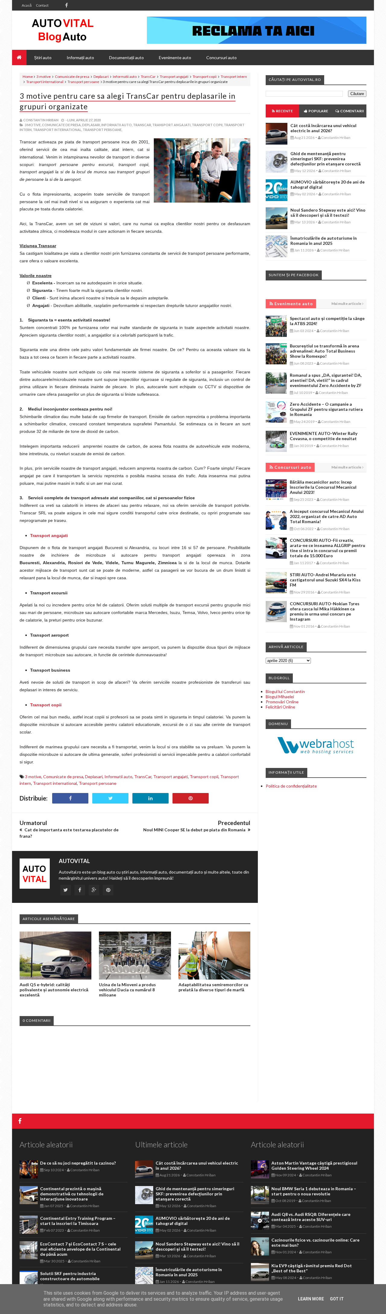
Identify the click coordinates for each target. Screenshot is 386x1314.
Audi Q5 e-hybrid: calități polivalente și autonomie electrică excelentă (54, 989)
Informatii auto (125, 76)
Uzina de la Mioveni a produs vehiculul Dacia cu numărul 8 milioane (127, 989)
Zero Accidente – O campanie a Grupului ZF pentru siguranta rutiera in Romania (326, 409)
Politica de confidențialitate (291, 785)
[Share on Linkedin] (150, 798)
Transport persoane (83, 81)
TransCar (148, 76)
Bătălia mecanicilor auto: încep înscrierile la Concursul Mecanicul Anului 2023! (323, 487)
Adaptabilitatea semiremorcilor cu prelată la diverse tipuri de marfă (213, 987)
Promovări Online (282, 701)
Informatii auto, (116, 125)
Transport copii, (207, 125)
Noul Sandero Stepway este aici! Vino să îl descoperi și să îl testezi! (327, 212)
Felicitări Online (280, 706)
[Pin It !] (190, 798)
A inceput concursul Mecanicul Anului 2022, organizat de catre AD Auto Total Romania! (327, 516)
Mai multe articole (346, 303)
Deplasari (101, 76)
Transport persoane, (102, 130)
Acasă (27, 5)
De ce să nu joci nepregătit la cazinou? (78, 1162)
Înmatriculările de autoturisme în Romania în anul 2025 (323, 240)
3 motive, (33, 125)
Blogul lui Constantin (285, 691)
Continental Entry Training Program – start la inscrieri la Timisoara (77, 1221)
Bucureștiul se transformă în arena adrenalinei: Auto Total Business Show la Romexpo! (324, 351)
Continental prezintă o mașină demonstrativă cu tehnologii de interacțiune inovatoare (71, 1193)
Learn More (311, 1298)
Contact (42, 5)
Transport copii (205, 76)
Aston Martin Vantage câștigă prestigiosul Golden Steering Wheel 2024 (314, 1165)
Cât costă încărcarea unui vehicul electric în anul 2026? (323, 128)
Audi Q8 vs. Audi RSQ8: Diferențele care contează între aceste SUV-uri (310, 1217)
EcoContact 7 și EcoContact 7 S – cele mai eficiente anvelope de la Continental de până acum (80, 1249)
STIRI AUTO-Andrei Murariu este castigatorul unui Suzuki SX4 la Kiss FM (325, 579)
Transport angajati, (171, 125)
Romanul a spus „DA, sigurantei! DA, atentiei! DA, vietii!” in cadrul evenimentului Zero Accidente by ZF (326, 380)
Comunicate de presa (72, 76)
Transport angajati (174, 76)
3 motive (43, 76)
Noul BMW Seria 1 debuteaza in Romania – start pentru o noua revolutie (313, 1191)
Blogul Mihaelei (280, 696)
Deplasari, (91, 125)
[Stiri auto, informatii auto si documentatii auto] (63, 30)
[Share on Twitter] (110, 798)
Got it (337, 1298)
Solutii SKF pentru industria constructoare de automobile (70, 1276)
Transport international (44, 81)
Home (28, 76)
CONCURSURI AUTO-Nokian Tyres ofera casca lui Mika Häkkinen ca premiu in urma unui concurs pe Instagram (324, 611)
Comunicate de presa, (61, 125)
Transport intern (234, 76)
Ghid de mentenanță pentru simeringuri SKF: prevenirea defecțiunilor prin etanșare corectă (325, 158)
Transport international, (57, 130)
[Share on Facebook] (70, 798)
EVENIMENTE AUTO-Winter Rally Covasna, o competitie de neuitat (323, 436)
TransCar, (142, 125)
